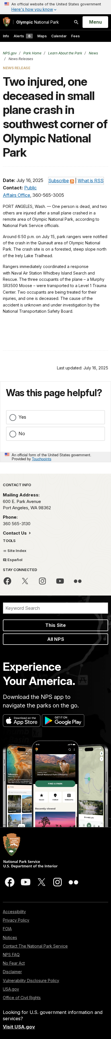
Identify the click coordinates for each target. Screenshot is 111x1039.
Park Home (32, 53)
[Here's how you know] (55, 7)
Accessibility (14, 911)
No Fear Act (14, 963)
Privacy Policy (16, 920)
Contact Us (15, 533)
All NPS (55, 639)
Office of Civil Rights (22, 997)
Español (14, 559)
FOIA (7, 928)
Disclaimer (12, 971)
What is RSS (91, 180)
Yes (22, 417)
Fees (75, 36)
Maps (42, 36)
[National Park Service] (6, 22)
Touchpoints (41, 458)
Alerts (22, 36)
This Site (55, 625)
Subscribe (58, 180)
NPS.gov (10, 53)
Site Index (16, 550)
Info (6, 36)
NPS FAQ (11, 954)
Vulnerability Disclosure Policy (31, 980)
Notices (10, 937)
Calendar (59, 36)
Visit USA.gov (19, 1027)
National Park (37, 22)
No (21, 433)
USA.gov (11, 989)
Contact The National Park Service (35, 946)
